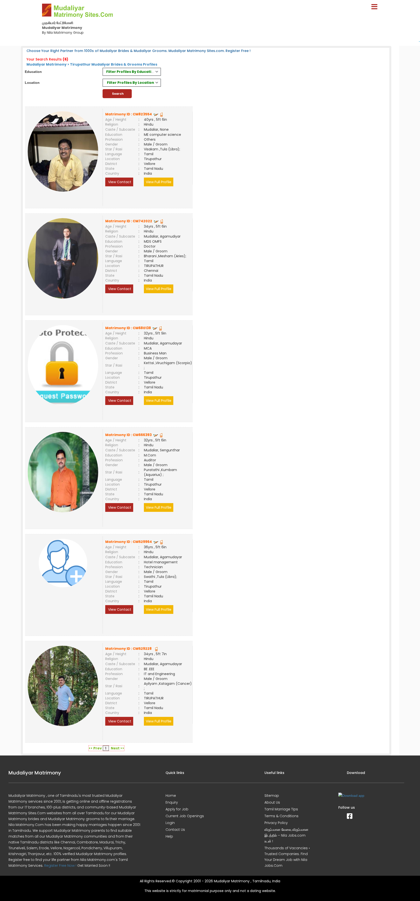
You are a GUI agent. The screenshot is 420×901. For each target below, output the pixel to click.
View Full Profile (158, 182)
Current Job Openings (185, 816)
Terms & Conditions (281, 816)
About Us (272, 802)
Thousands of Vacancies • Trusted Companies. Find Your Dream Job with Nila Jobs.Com (287, 857)
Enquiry (172, 802)
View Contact (119, 182)
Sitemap (271, 795)
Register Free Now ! (60, 865)
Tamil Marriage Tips (281, 809)
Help (169, 836)
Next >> (117, 748)
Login (170, 822)
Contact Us (175, 829)
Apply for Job (177, 809)
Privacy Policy (276, 822)
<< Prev (95, 748)
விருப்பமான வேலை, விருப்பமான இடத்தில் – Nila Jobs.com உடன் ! (286, 835)
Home (171, 795)
